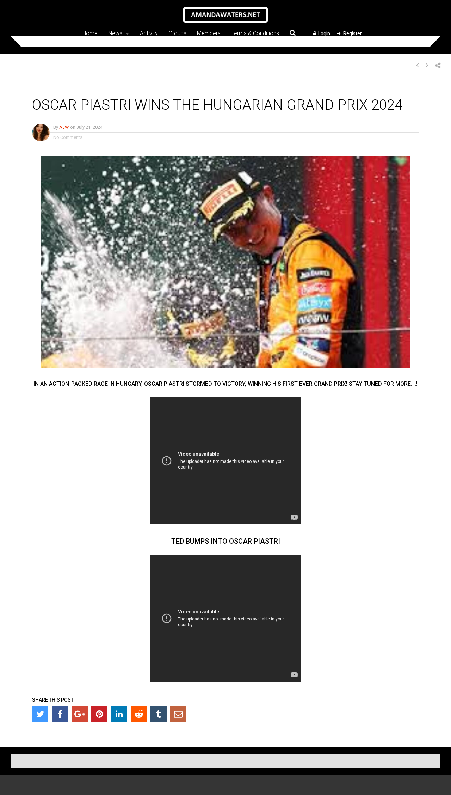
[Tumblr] (158, 714)
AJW (64, 127)
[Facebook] (60, 714)
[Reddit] (139, 714)
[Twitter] (40, 714)
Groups (177, 33)
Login (324, 33)
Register (352, 33)
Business (43, 87)
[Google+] (80, 714)
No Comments (67, 137)
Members (209, 33)
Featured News (93, 87)
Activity (149, 33)
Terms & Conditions (255, 33)
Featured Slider (129, 87)
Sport (155, 87)
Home (90, 33)
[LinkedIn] (119, 714)
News (115, 33)
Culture (65, 87)
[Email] (178, 714)
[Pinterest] (99, 714)
